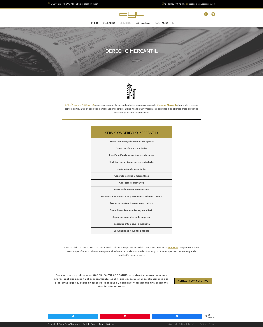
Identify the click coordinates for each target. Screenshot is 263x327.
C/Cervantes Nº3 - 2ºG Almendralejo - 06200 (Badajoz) (74, 4)
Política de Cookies (207, 324)
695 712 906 (180, 4)
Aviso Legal (172, 324)
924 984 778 (169, 4)
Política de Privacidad (188, 324)
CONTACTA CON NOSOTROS (193, 281)
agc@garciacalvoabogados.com (202, 4)
